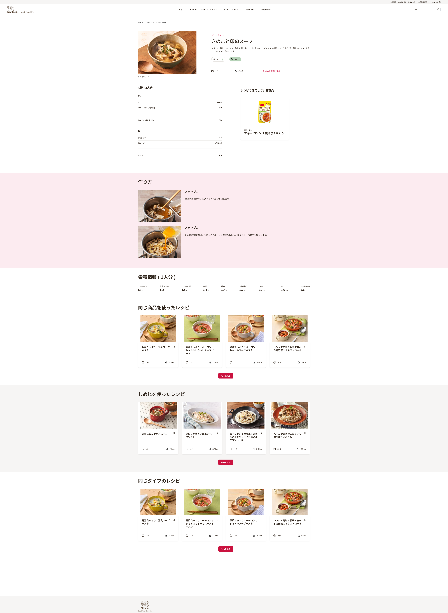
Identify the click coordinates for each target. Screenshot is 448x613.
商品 (180, 9)
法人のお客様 (402, 2)
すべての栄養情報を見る (271, 71)
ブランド (191, 9)
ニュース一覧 (436, 2)
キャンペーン (236, 9)
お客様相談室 (422, 2)
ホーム (140, 22)
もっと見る (226, 375)
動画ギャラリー (251, 9)
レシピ (223, 9)
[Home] (21, 9)
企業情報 (393, 2)
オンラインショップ (207, 9)
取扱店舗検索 (266, 9)
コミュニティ (412, 2)
